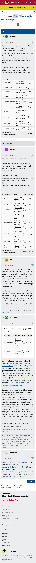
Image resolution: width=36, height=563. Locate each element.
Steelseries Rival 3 (18, 352)
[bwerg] (6, 260)
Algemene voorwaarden (11, 519)
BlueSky (7, 533)
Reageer (31, 482)
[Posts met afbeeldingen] (23, 16)
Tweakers (5, 556)
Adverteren (6, 510)
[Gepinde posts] (31, 16)
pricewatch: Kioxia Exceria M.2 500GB (16, 462)
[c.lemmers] (6, 36)
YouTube (7, 536)
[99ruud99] (6, 452)
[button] (2, 2)
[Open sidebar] (34, 11)
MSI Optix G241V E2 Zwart (17, 216)
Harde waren (11, 485)
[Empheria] (6, 317)
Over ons (12, 513)
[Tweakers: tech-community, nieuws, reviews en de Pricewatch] (12, 2)
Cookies (5, 525)
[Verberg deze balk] (34, 7)
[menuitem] (24, 2)
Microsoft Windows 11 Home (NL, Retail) (21, 101)
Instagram (8, 539)
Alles (16, 16)
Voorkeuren (14, 525)
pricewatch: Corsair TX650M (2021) (15, 467)
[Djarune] (6, 149)
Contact (5, 513)
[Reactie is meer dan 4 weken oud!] (8, 42)
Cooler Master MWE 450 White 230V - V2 (21, 123)
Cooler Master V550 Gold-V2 (17, 241)
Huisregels (6, 516)
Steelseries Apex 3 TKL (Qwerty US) (17, 222)
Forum (3, 485)
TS (20, 16)
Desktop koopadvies (9, 12)
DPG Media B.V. (26, 556)
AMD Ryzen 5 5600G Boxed (18, 198)
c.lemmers (14, 36)
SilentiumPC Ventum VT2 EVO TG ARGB (18, 209)
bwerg (12, 260)
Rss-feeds (8, 543)
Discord (7, 546)
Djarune (13, 149)
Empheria (13, 317)
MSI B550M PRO (22, 87)
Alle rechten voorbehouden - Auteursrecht (17, 558)
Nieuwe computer (16, 487)
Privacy (4, 522)
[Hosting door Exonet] (11, 500)
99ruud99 (13, 452)
